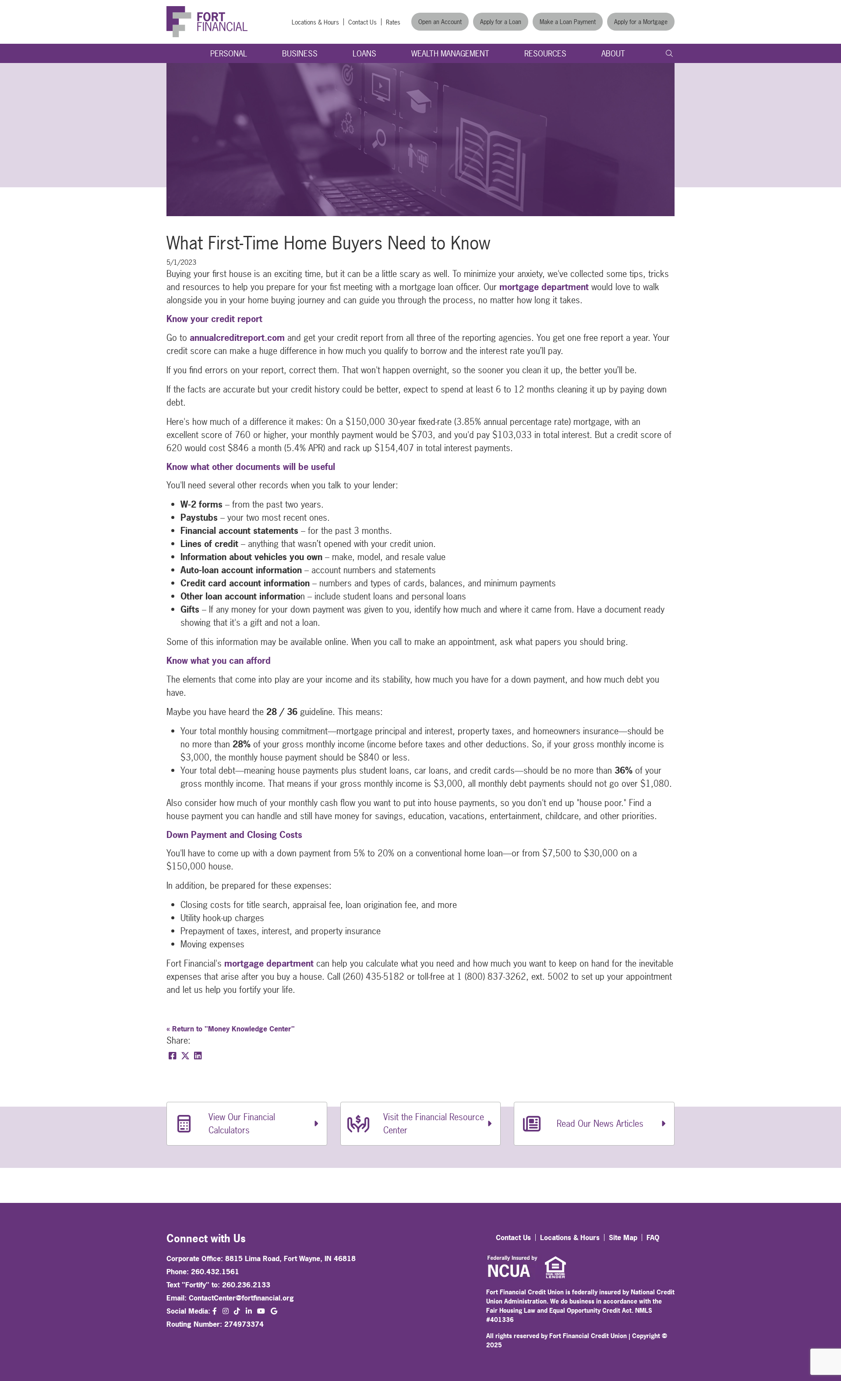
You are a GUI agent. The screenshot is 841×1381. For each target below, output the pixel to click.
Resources (545, 53)
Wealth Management (450, 53)
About (613, 53)
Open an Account (440, 22)
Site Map (623, 1237)
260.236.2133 (246, 1285)
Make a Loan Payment (568, 22)
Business (300, 53)
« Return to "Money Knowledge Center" (230, 1029)
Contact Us (362, 22)
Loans (364, 53)
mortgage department (544, 287)
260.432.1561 (215, 1271)
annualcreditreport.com (237, 337)
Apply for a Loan (500, 22)
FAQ (653, 1237)
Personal (228, 53)
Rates (393, 22)
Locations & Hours (315, 22)
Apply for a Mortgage (641, 22)
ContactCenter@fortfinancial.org (241, 1298)
